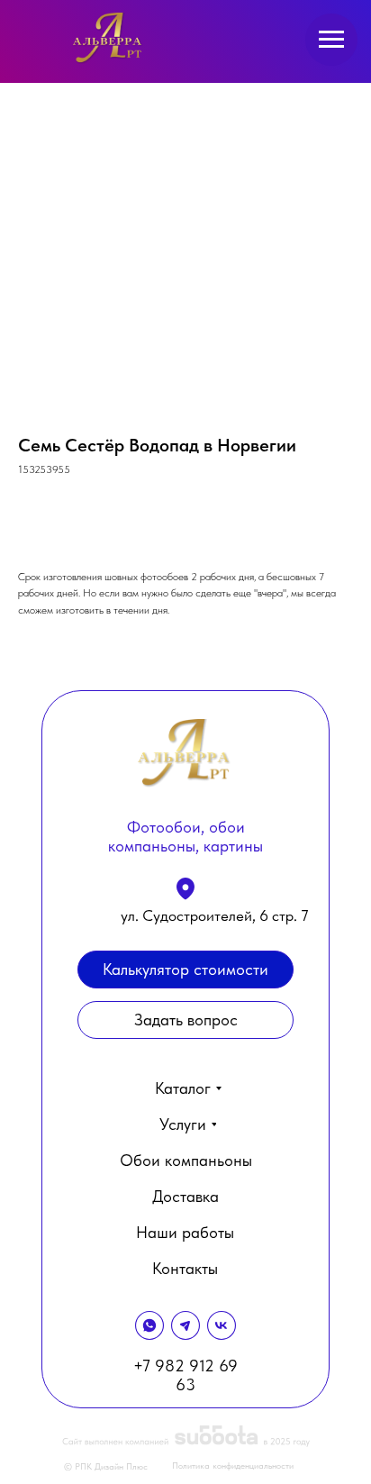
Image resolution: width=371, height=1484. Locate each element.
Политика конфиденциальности (233, 1465)
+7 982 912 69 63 (185, 1375)
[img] (108, 38)
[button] (185, 1020)
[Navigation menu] (331, 40)
